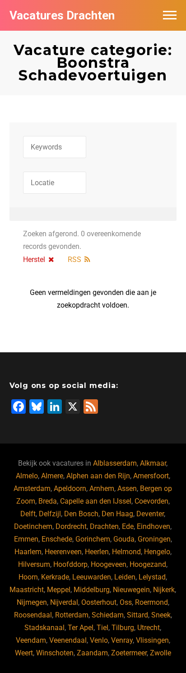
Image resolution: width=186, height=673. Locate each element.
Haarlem (28, 551)
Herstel (34, 259)
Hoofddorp (70, 564)
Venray (122, 640)
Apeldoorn (70, 488)
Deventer (150, 513)
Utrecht (148, 627)
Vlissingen (152, 640)
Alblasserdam (115, 463)
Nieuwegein (131, 589)
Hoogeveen (108, 564)
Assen (127, 488)
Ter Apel (80, 627)
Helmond (126, 551)
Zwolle (160, 653)
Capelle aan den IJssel (95, 501)
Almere (52, 476)
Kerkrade (55, 577)
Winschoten (55, 653)
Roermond (151, 602)
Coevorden (151, 501)
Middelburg (92, 589)
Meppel (58, 589)
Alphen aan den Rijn (98, 476)
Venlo (99, 640)
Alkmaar (153, 463)
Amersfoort (151, 476)
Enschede (57, 539)
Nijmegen (32, 602)
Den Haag (117, 513)
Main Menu (170, 15)
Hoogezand (148, 564)
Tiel (102, 627)
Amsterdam (32, 488)
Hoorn (28, 577)
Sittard (137, 615)
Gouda (124, 539)
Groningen (154, 539)
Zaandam (92, 653)
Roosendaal (33, 615)
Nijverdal (64, 602)
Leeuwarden (91, 577)
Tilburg (123, 627)
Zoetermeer (129, 653)
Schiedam (108, 615)
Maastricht (26, 589)
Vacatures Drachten (62, 15)
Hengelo (157, 551)
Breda (47, 501)
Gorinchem (92, 539)
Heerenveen (63, 551)
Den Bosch (81, 513)
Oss (126, 602)
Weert (24, 653)
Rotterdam (71, 615)
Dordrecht (71, 526)
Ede (128, 526)
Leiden (124, 577)
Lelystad (152, 577)
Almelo (27, 476)
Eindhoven (153, 526)
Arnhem (101, 488)
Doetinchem (33, 526)
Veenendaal (68, 640)
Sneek (161, 615)
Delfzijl (50, 513)
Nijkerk (164, 589)
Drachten (104, 526)
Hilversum (34, 564)
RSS (74, 259)
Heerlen (97, 551)
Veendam (31, 640)
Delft (28, 513)
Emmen (26, 539)
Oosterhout (98, 602)
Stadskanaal (44, 627)
